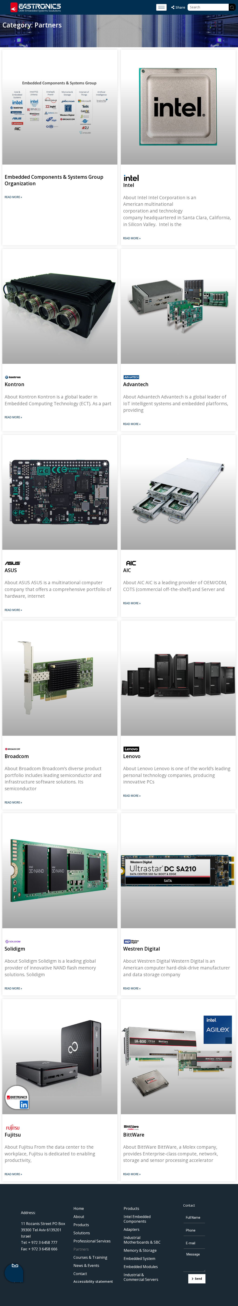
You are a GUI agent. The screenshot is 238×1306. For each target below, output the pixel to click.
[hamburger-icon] (161, 7)
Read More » (13, 197)
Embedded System (139, 1258)
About (78, 1216)
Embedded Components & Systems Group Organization (54, 180)
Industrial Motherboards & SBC (142, 1240)
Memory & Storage (140, 1250)
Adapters (131, 1229)
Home (78, 1208)
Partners (81, 1249)
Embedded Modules (141, 1266)
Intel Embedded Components (137, 1219)
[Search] (232, 7)
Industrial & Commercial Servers (141, 1277)
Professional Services (92, 1241)
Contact (80, 1273)
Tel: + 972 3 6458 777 (39, 1242)
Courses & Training (90, 1257)
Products (81, 1224)
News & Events (86, 1265)
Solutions (81, 1232)
